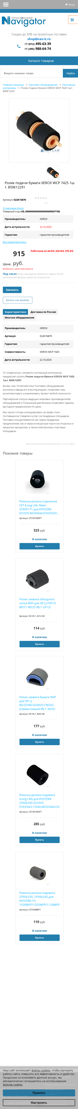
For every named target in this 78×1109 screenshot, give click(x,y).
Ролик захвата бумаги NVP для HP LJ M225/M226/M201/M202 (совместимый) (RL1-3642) (37, 703)
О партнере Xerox (13, 208)
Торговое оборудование (43, 84)
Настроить (39, 1102)
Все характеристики (14, 242)
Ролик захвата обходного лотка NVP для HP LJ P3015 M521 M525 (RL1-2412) (37, 603)
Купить (39, 546)
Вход (71, 4)
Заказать (12, 290)
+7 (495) (37, 49)
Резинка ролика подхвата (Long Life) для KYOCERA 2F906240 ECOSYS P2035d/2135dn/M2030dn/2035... (39, 801)
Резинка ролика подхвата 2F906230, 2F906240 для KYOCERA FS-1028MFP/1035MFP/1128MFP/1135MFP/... (39, 898)
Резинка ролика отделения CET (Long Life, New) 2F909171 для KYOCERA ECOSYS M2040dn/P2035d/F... (39, 507)
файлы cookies (40, 1070)
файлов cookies (13, 1084)
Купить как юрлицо (17, 300)
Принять (39, 1093)
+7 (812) (37, 44)
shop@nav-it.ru (39, 39)
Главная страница (13, 84)
